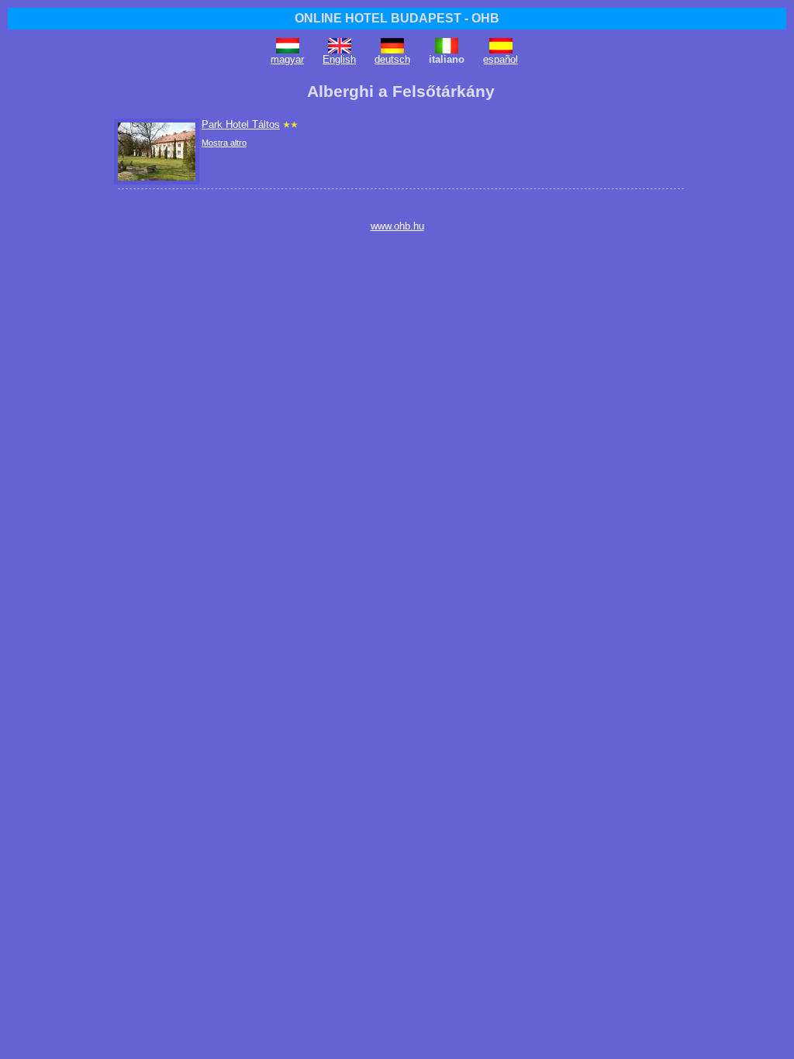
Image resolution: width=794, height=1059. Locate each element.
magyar (287, 59)
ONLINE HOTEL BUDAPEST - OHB (397, 18)
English (339, 59)
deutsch (392, 59)
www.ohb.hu (397, 226)
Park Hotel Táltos (241, 124)
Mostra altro (224, 142)
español (500, 59)
